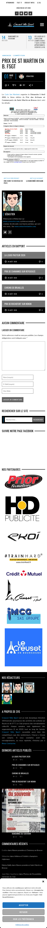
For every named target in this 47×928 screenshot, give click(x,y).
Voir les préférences (23, 919)
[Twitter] (26, 13)
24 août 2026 (12, 262)
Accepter (23, 905)
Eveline (5, 850)
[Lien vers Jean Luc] (29, 688)
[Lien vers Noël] (7, 688)
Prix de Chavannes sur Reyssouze (25, 764)
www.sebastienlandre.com (25, 226)
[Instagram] (21, 13)
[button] (43, 881)
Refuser (23, 912)
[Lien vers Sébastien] (18, 688)
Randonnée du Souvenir (13, 37)
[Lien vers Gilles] (7, 699)
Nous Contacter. (9, 743)
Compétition (19, 55)
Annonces (6, 55)
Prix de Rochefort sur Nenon (24, 781)
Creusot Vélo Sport (10, 718)
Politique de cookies (22, 925)
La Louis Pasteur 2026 (21, 756)
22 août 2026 (12, 294)
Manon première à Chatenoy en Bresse (27, 850)
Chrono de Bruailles (20, 773)
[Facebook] (17, 13)
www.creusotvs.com (11, 221)
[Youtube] (30, 13)
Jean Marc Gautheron (10, 874)
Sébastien (29, 76)
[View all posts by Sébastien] (21, 76)
